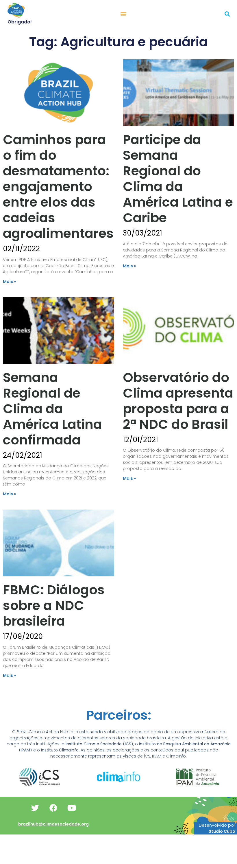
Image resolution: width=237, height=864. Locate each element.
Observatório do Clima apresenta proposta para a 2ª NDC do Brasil (178, 400)
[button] (123, 14)
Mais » (9, 281)
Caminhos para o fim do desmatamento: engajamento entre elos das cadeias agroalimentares (58, 186)
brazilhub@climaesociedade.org (53, 824)
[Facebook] (53, 807)
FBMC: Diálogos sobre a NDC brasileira (54, 605)
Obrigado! (20, 22)
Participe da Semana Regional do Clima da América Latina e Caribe (178, 178)
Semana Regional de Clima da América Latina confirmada (52, 408)
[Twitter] (35, 807)
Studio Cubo (222, 831)
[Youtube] (71, 807)
